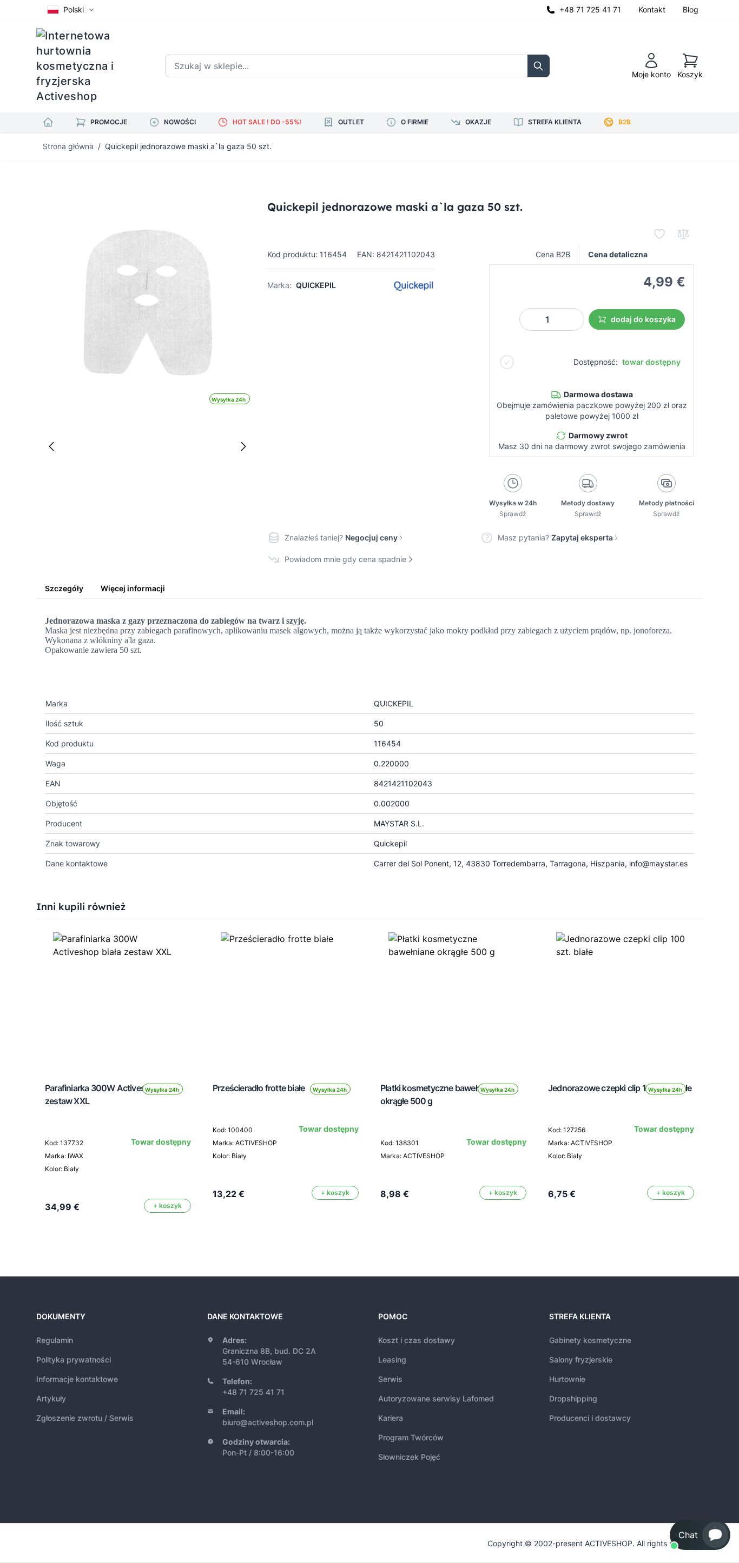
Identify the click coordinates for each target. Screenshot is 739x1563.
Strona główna (68, 146)
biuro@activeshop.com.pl (267, 1422)
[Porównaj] (683, 234)
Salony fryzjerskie (580, 1359)
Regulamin (54, 1340)
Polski (73, 9)
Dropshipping (573, 1398)
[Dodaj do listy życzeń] (659, 234)
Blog (690, 9)
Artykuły (51, 1398)
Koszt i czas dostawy (416, 1340)
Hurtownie (567, 1379)
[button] (700, 1535)
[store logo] (82, 66)
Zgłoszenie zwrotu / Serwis (85, 1417)
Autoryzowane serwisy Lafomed (436, 1398)
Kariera (390, 1417)
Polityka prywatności (73, 1359)
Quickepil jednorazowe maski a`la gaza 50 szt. (188, 146)
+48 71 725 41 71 (590, 9)
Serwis (390, 1379)
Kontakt (651, 9)
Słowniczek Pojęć (409, 1456)
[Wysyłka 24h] (118, 997)
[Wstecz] (51, 446)
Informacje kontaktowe (77, 1379)
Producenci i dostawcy (590, 1417)
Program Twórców (411, 1437)
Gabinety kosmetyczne (590, 1340)
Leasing (392, 1359)
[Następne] (243, 446)
